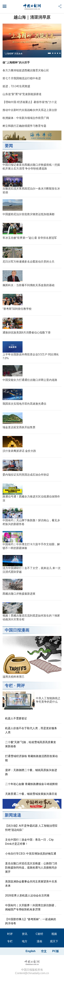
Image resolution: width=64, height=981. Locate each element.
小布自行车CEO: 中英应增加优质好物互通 (30, 853)
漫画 (39, 941)
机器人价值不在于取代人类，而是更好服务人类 (31, 730)
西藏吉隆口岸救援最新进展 (19, 593)
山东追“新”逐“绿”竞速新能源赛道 (22, 94)
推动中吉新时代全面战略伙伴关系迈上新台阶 (30, 110)
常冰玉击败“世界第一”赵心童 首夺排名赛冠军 (30, 237)
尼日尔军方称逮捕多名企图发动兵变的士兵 (28, 261)
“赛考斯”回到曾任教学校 (17, 308)
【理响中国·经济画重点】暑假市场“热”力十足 (30, 102)
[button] (49, 53)
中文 (44, 951)
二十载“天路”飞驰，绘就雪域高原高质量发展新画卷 (30, 744)
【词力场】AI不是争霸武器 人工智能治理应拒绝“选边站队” (31, 827)
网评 (21, 685)
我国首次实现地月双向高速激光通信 (24, 403)
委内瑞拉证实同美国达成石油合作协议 (26, 474)
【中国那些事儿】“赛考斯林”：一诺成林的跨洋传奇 (30, 921)
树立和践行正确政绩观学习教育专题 (24, 125)
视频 (54, 933)
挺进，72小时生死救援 (16, 86)
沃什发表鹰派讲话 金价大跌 (19, 450)
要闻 (9, 145)
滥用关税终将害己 (13, 676)
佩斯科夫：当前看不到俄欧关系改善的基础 (28, 285)
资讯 (24, 933)
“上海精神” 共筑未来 (13, 53)
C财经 (39, 933)
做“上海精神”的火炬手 (16, 62)
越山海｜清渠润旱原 (32, 17)
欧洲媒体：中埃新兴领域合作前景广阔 (26, 117)
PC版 (55, 951)
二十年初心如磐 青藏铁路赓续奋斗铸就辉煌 (31, 784)
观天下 (54, 941)
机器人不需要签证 (16, 718)
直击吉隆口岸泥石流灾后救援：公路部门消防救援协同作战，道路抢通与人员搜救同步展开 (31, 867)
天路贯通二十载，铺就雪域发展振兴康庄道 (31, 793)
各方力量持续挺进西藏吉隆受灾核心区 (26, 70)
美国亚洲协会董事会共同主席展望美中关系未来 (31, 883)
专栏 (9, 685)
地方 (24, 941)
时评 (10, 933)
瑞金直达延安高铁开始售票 (19, 427)
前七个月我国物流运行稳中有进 (22, 78)
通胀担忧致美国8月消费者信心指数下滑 (27, 332)
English (30, 951)
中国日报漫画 (17, 630)
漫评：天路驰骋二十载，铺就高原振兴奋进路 (31, 772)
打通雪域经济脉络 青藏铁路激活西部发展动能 (31, 758)
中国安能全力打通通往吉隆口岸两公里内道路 (30, 379)
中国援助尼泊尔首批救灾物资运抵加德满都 (28, 214)
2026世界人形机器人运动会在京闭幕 (27, 895)
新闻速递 (13, 815)
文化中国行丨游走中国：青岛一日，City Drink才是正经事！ (29, 841)
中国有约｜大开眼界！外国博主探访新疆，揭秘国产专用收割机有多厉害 (31, 907)
